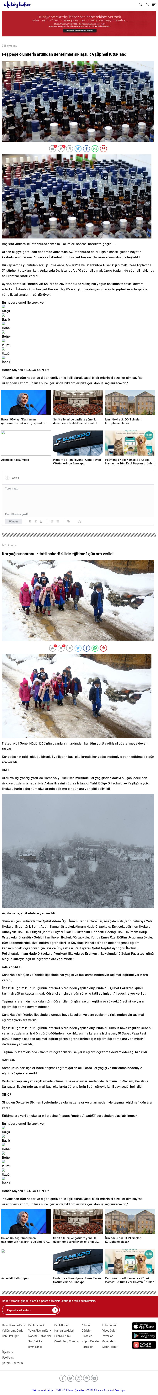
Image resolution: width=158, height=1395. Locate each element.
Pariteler (87, 1346)
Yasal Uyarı (120, 1390)
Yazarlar (107, 1336)
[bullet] (57, 521)
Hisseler (87, 1336)
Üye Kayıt (8, 1357)
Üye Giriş (7, 1352)
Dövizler (87, 1330)
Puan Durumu (62, 1336)
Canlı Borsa (61, 1325)
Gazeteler (108, 1341)
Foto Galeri (109, 1325)
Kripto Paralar (90, 1341)
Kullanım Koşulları (103, 1390)
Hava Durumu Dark (13, 1325)
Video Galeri (109, 1330)
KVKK (89, 1390)
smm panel (35, 1346)
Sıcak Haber (110, 1346)
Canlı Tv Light (10, 1336)
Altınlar (86, 1325)
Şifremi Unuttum (12, 1363)
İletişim (50, 1390)
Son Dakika (35, 1341)
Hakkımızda (38, 1390)
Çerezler (79, 1390)
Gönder (13, 521)
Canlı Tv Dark (36, 1325)
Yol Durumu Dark (12, 1330)
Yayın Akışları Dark (39, 1330)
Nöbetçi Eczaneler (39, 1336)
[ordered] (52, 521)
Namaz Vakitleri (64, 1330)
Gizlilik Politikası (64, 1390)
